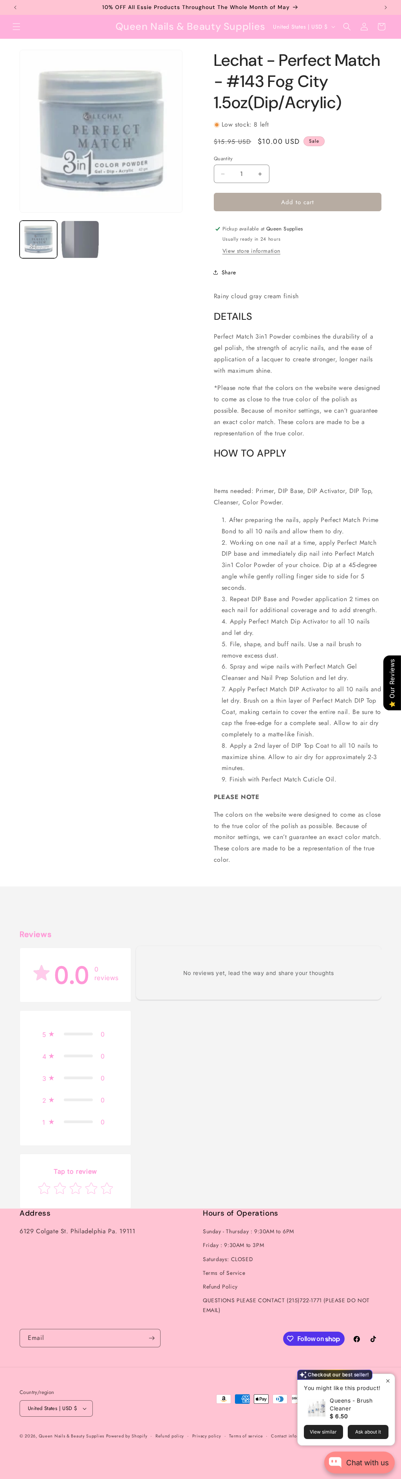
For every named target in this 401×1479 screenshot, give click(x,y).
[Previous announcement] (15, 7)
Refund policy (169, 1436)
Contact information (291, 1436)
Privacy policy (206, 1436)
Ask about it (368, 1432)
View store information (251, 251)
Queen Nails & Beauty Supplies (71, 1436)
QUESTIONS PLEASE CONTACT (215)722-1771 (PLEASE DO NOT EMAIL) (286, 1305)
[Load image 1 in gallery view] (38, 239)
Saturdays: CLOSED (228, 1259)
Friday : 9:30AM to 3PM (233, 1245)
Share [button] (229, 272)
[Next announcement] (385, 7)
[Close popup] (387, 1380)
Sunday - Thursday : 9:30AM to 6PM (248, 1231)
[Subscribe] (151, 1338)
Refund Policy (220, 1286)
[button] (16, 26)
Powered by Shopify (127, 1436)
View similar (323, 1432)
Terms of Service (224, 1273)
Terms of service (246, 1436)
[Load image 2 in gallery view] (80, 239)
